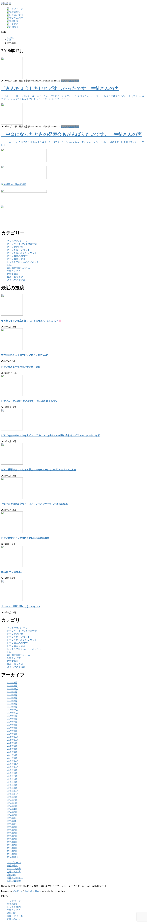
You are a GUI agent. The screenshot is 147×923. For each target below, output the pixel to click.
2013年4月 (12, 842)
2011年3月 (12, 851)
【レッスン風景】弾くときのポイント (20, 606)
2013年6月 (12, 836)
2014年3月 (12, 812)
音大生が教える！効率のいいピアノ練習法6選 (24, 355)
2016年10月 (12, 767)
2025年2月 (12, 685)
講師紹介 (11, 874)
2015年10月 (12, 794)
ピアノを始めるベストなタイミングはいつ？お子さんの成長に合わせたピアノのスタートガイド (50, 435)
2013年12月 (12, 818)
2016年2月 (12, 785)
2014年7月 (12, 800)
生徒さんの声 (14, 271)
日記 (9, 265)
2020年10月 (12, 712)
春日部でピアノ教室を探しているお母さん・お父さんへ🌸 (31, 320)
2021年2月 (12, 706)
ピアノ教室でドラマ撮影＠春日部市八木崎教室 (25, 538)
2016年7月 (12, 776)
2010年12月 (12, 857)
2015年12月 (12, 791)
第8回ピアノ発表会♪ (11, 572)
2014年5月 (12, 806)
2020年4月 (12, 727)
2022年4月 (12, 700)
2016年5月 (12, 779)
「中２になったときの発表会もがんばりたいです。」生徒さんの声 (71, 134)
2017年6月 (12, 755)
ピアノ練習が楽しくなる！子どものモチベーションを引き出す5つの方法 (38, 469)
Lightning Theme (33, 891)
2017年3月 (12, 758)
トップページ (14, 862)
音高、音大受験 (15, 277)
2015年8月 (12, 797)
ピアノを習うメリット (18, 250)
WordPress (17, 891)
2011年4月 (12, 848)
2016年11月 (12, 764)
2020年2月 (12, 734)
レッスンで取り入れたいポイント (24, 262)
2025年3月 (12, 682)
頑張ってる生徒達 (16, 280)
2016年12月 (12, 761)
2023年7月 (12, 694)
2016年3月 (12, 782)
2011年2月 (12, 854)
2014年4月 (12, 809)
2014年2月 (12, 815)
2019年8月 (12, 746)
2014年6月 (12, 803)
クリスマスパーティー (18, 241)
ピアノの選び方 (15, 247)
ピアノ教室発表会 (70, 80)
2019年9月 (12, 743)
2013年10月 (12, 824)
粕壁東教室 (12, 274)
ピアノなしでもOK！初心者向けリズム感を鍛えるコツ (29, 401)
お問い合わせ (14, 880)
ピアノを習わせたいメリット (22, 253)
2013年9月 (12, 827)
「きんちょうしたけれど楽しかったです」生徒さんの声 (60, 88)
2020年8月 (12, 718)
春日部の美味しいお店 (18, 268)
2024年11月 (12, 688)
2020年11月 (12, 709)
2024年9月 (12, 691)
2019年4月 (12, 749)
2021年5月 (12, 703)
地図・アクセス (15, 877)
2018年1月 (12, 752)
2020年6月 (12, 724)
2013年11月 (12, 821)
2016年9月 (12, 770)
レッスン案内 (14, 868)
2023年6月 (12, 697)
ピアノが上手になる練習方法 (22, 244)
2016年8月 (12, 773)
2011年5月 (12, 845)
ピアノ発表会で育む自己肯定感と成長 (20, 367)
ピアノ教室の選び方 (17, 256)
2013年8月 (12, 830)
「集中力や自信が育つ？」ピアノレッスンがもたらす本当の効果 (34, 504)
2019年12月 (12, 737)
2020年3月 (12, 731)
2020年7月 (12, 721)
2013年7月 (12, 833)
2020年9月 (12, 715)
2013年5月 (12, 839)
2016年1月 (12, 788)
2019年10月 (12, 740)
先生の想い (12, 865)
